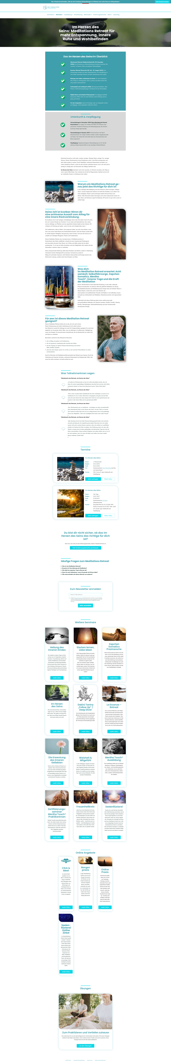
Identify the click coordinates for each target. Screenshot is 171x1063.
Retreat (100, 95)
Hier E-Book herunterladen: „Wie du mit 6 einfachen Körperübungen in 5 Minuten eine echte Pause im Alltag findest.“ (85, 1)
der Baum (105, 500)
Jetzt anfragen (93, 479)
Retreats (75, 105)
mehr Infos (57, 678)
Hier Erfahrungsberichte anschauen (85, 548)
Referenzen (68, 1060)
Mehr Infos (108, 479)
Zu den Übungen (85, 1046)
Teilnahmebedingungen (79, 1060)
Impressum (90, 1060)
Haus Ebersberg (96, 122)
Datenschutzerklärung (78, 598)
